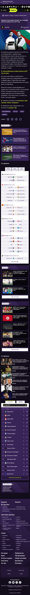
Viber (25, 100)
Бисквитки (19, 561)
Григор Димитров (6, 111)
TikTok (9, 102)
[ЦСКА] (3, 7)
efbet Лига (10, 174)
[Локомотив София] (25, 7)
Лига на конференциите (22, 523)
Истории (4, 553)
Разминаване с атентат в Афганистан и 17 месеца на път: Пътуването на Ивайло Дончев (20, 367)
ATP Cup (15, 111)
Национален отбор (21, 509)
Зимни (4, 543)
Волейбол (5, 535)
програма (4, 114)
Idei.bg (9, 573)
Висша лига (9, 184)
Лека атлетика (6, 539)
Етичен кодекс (6, 558)
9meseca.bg (21, 570)
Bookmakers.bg (6, 488)
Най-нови (5, 267)
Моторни (18, 543)
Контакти (4, 561)
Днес (14, 169)
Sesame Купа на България (9, 509)
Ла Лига (9, 205)
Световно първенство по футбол (9, 525)
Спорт (11, 15)
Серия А (8, 218)
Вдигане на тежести (21, 539)
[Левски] (7, 7)
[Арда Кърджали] (10, 7)
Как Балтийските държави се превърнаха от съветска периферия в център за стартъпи (20, 374)
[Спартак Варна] (14, 7)
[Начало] (3, 15)
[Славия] (16, 7)
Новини (4, 502)
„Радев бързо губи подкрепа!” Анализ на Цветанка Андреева (19, 381)
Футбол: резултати (7, 490)
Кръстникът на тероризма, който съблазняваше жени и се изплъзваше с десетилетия (20, 388)
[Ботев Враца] (29, 7)
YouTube (3, 102)
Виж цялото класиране (14, 477)
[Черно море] (27, 7)
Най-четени (5, 303)
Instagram (15, 102)
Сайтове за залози (7, 487)
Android (10, 107)
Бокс (4, 541)
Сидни (22, 111)
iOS (16, 107)
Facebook (21, 100)
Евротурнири (6, 511)
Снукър (4, 547)
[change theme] (27, 10)
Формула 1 (19, 537)
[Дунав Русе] (20, 7)
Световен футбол (8, 515)
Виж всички (14, 261)
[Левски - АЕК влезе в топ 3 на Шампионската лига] (15, 326)
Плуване (18, 545)
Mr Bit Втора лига (11, 255)
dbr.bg (13, 364)
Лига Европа (6, 523)
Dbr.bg (21, 573)
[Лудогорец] (1, 7)
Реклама (18, 563)
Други (17, 528)
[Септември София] (18, 6)
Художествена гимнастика (22, 541)
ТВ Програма (20, 555)
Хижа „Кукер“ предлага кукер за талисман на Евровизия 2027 (20, 394)
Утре (21, 169)
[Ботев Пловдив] (12, 7)
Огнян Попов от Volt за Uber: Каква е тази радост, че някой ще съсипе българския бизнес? (20, 361)
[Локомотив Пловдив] (22, 7)
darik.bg (14, 370)
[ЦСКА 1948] (5, 7)
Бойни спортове (7, 545)
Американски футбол (8, 549)
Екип (3, 555)
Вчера (8, 169)
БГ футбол (5, 504)
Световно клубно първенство (7, 529)
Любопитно (19, 553)
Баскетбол (19, 535)
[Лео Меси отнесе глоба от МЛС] (15, 281)
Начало (6, 15)
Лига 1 (8, 235)
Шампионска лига (20, 521)
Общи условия (20, 558)
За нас (3, 563)
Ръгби (17, 549)
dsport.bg (7, 27)
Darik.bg (9, 570)
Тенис (16, 15)
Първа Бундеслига (7, 519)
